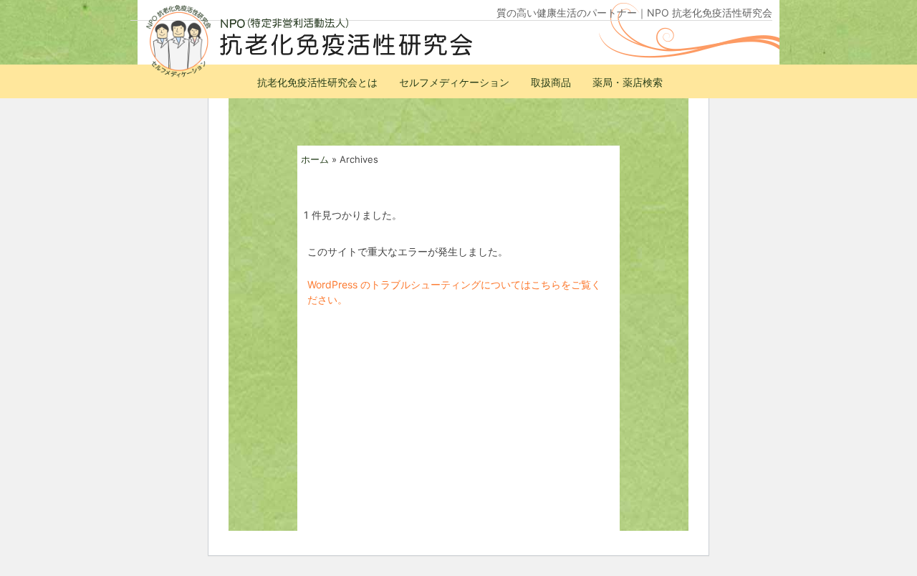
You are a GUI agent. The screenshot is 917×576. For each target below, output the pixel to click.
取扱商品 (551, 82)
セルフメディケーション (454, 82)
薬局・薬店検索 (627, 82)
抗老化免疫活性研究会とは (317, 82)
